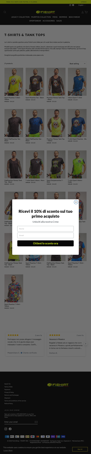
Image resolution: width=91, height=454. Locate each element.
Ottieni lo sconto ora (45, 243)
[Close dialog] (76, 202)
